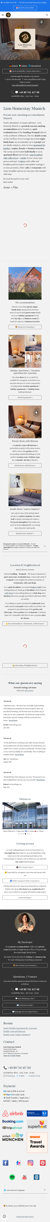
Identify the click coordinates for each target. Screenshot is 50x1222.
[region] (25, 6)
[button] (3, 15)
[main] (25, 66)
